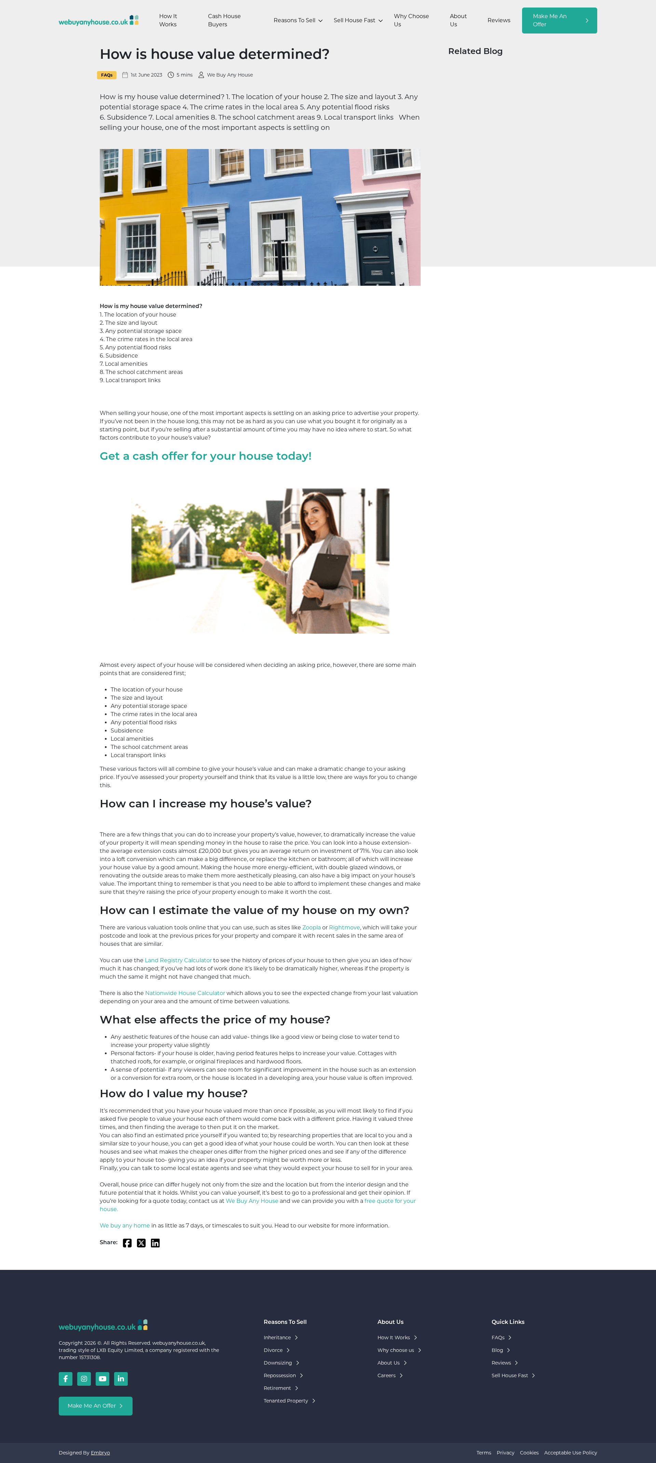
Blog (497, 1350)
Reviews (499, 20)
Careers (387, 1375)
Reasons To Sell (294, 20)
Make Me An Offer (550, 20)
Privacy (506, 1453)
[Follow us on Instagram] (84, 1379)
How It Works (168, 20)
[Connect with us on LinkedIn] (121, 1379)
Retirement (277, 1388)
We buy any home (125, 1225)
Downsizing (278, 1363)
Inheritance (277, 1337)
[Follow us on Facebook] (65, 1379)
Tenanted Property (286, 1401)
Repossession (280, 1375)
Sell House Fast (354, 20)
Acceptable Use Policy (570, 1453)
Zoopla (311, 927)
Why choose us (396, 1350)
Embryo (100, 1453)
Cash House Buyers (224, 20)
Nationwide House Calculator (185, 993)
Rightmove (344, 927)
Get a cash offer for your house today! (206, 457)
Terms (484, 1453)
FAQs (106, 75)
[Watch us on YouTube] (102, 1379)
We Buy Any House (252, 1201)
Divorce (273, 1350)
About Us (458, 20)
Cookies (529, 1453)
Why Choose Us (411, 20)
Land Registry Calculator (178, 960)
